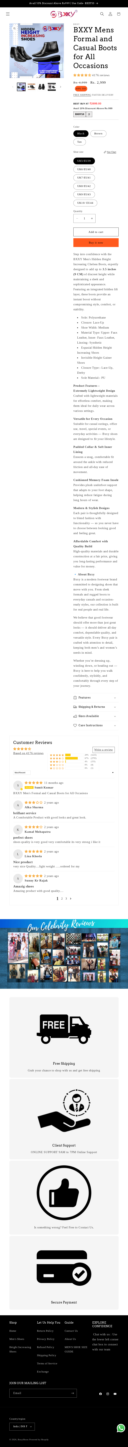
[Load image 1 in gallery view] (21, 87)
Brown (98, 133)
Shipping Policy (46, 1355)
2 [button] (62, 898)
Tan (79, 141)
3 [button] (66, 898)
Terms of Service (47, 1363)
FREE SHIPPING (82, 95)
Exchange (43, 1371)
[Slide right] (60, 86)
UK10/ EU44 (85, 202)
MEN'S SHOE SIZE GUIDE (76, 1349)
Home (12, 1330)
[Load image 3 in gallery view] (41, 87)
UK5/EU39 (84, 160)
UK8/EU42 (84, 186)
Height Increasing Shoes (20, 1349)
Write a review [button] (103, 749)
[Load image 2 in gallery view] (31, 87)
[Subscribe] (72, 1393)
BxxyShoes (23, 1439)
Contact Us (71, 1330)
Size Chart (111, 152)
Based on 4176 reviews (28, 753)
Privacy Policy (46, 1339)
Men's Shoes (16, 1339)
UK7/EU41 (84, 177)
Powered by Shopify (39, 1439)
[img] (34, 782)
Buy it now (96, 242)
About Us (70, 1339)
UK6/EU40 (84, 169)
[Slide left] (12, 86)
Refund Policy (45, 1347)
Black (81, 133)
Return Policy (45, 1330)
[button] (8, 14)
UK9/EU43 (84, 194)
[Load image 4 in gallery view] (52, 87)
